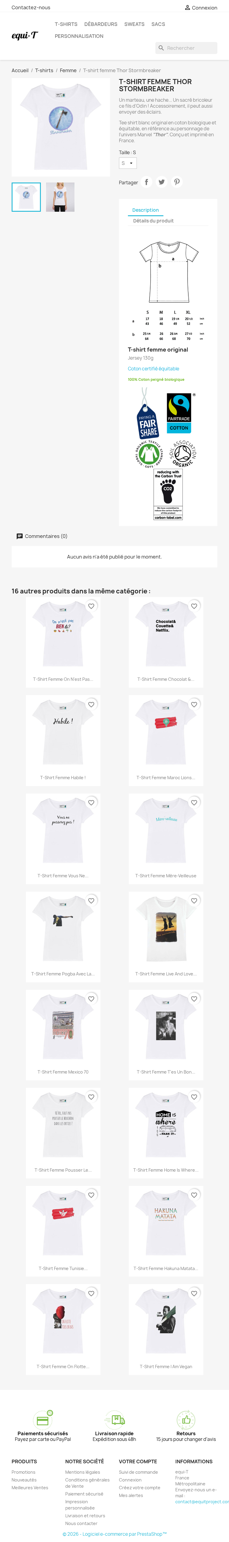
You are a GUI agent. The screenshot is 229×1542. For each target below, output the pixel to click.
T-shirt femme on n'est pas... (63, 679)
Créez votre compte (139, 1487)
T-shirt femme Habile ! (63, 777)
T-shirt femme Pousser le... (63, 1170)
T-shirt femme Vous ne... (63, 876)
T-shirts (66, 24)
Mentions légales (82, 1472)
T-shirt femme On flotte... (63, 1366)
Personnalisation (79, 36)
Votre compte (138, 1461)
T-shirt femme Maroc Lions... (166, 777)
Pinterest (177, 182)
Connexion (130, 1480)
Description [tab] (145, 210)
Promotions (23, 1472)
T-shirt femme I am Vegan (166, 1366)
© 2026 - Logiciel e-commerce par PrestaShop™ (115, 1534)
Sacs (158, 24)
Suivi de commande (138, 1472)
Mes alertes (131, 1495)
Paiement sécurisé (84, 1494)
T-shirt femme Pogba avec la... (63, 974)
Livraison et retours (85, 1515)
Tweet (162, 182)
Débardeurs (100, 24)
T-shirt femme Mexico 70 (63, 1072)
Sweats (134, 24)
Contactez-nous (31, 7)
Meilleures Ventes (30, 1487)
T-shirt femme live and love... (166, 974)
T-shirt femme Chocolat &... (165, 679)
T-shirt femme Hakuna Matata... (166, 1268)
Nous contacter (81, 1523)
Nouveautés (24, 1480)
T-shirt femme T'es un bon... (166, 1072)
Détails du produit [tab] (153, 221)
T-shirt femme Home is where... (166, 1170)
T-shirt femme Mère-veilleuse (165, 876)
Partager (146, 182)
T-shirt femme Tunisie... (63, 1268)
